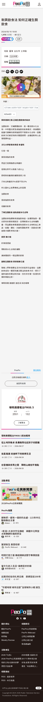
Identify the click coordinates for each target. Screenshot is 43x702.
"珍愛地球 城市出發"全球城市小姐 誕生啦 (20, 588)
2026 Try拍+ (6, 655)
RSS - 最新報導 (7, 676)
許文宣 (7, 579)
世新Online (9, 558)
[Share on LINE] (16, 71)
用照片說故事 (7, 666)
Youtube (24, 618)
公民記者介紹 (27, 640)
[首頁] (21, 4)
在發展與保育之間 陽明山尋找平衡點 (20, 465)
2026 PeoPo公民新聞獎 (11, 658)
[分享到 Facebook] (7, 71)
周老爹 (7, 593)
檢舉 (19, 39)
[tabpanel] (21, 377)
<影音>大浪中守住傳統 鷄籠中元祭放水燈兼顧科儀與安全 (20, 532)
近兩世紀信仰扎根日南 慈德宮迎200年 (21, 576)
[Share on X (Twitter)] (12, 71)
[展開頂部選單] (39, 4)
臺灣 (11, 51)
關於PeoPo (6, 629)
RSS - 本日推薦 (7, 680)
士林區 (24, 51)
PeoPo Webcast (11, 547)
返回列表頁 (21, 383)
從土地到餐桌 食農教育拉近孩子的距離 (20, 442)
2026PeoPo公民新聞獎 (11, 503)
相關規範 (5, 632)
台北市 (17, 51)
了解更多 (21, 423)
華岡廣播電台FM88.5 (21, 407)
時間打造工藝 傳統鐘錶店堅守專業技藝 (20, 555)
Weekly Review (8, 640)
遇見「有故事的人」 (30, 666)
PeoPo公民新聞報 (29, 629)
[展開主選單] (3, 4)
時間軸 (4, 636)
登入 (28, 377)
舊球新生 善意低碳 (10, 544)
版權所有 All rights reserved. (15, 62)
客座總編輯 (26, 644)
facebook (17, 618)
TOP (38, 688)
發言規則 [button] (37, 370)
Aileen (7, 523)
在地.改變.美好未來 (29, 662)
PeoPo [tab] (17, 370)
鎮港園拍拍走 (10, 569)
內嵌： (6, 101)
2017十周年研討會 (29, 658)
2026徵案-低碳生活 (30, 655)
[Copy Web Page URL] (21, 71)
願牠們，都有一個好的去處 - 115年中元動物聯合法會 (20, 519)
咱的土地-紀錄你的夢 (10, 662)
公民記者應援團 (28, 636)
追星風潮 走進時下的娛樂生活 (16, 453)
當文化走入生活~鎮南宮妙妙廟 (16, 565)
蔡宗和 (7, 536)
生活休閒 (13, 56)
